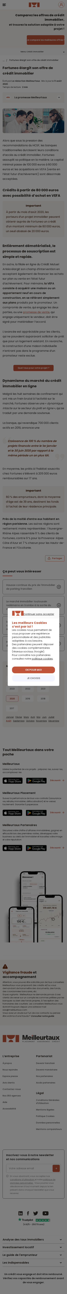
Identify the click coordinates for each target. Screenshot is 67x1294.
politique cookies (42, 658)
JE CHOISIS (33, 678)
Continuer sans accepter (32, 618)
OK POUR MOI (33, 670)
